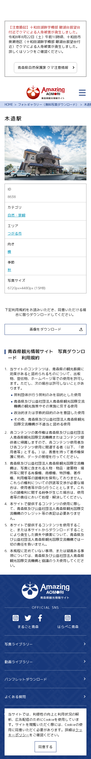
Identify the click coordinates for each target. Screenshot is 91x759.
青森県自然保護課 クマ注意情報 (43, 67)
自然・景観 (16, 215)
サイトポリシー (17, 741)
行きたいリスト (23, 722)
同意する (45, 746)
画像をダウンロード (45, 329)
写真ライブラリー (19, 644)
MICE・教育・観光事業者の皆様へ (32, 733)
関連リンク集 (15, 749)
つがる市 (15, 233)
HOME (9, 104)
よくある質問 (15, 696)
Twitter (28, 618)
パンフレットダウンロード (26, 679)
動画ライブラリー (19, 661)
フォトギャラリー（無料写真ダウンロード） (48, 104)
